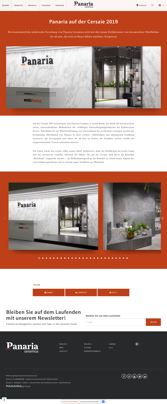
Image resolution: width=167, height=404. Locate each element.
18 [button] (101, 258)
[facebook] (124, 376)
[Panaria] (83, 8)
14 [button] (87, 258)
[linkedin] (145, 376)
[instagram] (129, 376)
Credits (25, 383)
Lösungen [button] (46, 5)
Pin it (114, 292)
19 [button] (105, 258)
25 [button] (127, 258)
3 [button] (46, 258)
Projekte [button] (32, 5)
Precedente (4, 218)
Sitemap (17, 383)
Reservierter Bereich (92, 351)
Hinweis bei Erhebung (70, 401)
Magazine (60, 5)
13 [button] (83, 258)
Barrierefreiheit (65, 383)
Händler (142, 5)
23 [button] (120, 258)
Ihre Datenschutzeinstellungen (89, 401)
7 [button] (61, 258)
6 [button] (57, 258)
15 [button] (90, 258)
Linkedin (81, 292)
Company (112, 344)
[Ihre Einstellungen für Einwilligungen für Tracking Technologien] (4, 399)
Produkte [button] (18, 5)
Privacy (9, 383)
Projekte (88, 344)
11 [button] (76, 258)
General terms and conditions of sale (43, 383)
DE (163, 5)
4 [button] (50, 258)
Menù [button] (6, 5)
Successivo (162, 218)
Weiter (153, 322)
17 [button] (98, 258)
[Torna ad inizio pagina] (163, 400)
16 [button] (94, 258)
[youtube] (134, 376)
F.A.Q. (111, 348)
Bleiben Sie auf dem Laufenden (103, 315)
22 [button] (116, 258)
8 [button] (65, 258)
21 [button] (112, 258)
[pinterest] (139, 376)
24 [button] (123, 258)
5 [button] (54, 258)
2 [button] (43, 258)
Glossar (87, 348)
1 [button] (39, 258)
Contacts (63, 351)
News (61, 348)
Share (49, 292)
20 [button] (109, 258)
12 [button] (79, 258)
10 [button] (72, 258)
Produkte (63, 344)
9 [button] (68, 258)
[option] (53, 218)
